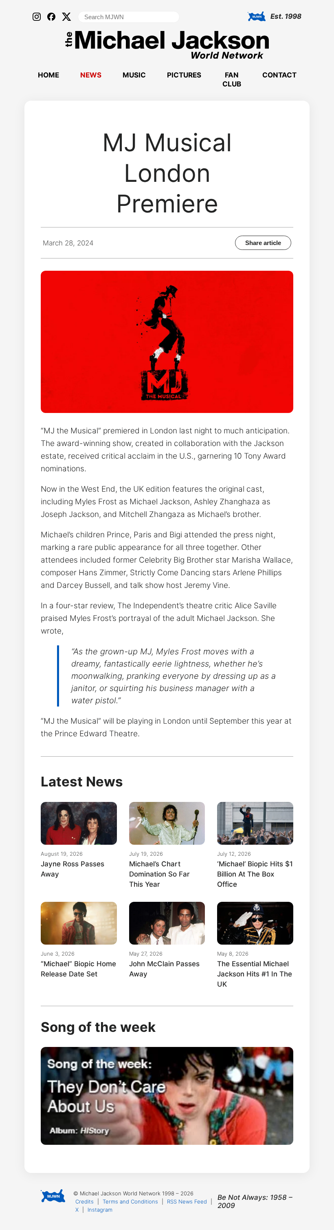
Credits (84, 1201)
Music (134, 75)
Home (48, 75)
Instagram (100, 1209)
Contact (279, 75)
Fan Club (231, 79)
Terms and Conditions (130, 1201)
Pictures (184, 75)
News (90, 75)
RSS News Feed (187, 1201)
